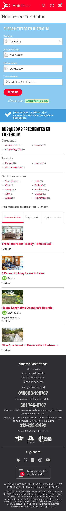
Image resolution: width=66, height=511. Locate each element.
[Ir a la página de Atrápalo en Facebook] (33, 460)
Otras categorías (13, 149)
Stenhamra (40, 189)
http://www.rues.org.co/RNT (41, 506)
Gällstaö (39, 185)
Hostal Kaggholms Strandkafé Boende (27, 308)
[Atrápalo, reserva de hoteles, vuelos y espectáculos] (6, 5)
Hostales (39, 145)
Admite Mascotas (13, 167)
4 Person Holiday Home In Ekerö (23, 273)
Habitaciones (11, 76)
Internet (39, 163)
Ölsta (7, 185)
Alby (7, 193)
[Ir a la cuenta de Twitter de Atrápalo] (26, 460)
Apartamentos (12, 145)
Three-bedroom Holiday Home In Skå (26, 244)
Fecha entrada (11, 49)
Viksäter (39, 193)
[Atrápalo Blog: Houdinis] (18, 460)
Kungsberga (41, 197)
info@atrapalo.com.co (36, 431)
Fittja (37, 181)
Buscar (13, 92)
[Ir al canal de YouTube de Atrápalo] (48, 460)
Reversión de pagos (33, 382)
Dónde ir (8, 36)
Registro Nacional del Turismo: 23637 (42, 501)
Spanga (9, 189)
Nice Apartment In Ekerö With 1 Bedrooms (30, 345)
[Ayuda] (52, 5)
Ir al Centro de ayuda (33, 373)
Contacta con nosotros (33, 377)
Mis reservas (33, 369)
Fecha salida (10, 63)
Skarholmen (11, 181)
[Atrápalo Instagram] (40, 460)
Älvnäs (8, 197)
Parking (9, 163)
